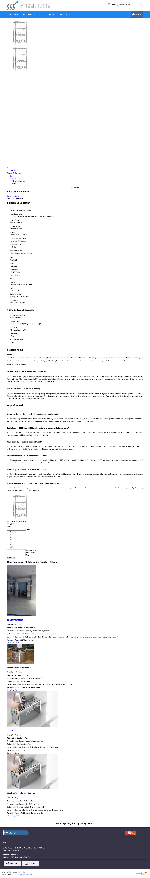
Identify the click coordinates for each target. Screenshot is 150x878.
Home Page (13, 14)
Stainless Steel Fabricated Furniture (21, 793)
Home (11, 176)
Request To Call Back (14, 173)
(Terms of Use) (22, 872)
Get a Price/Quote (13, 196)
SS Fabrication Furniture (17, 181)
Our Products (49, 14)
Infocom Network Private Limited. (25, 874)
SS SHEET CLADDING (15, 620)
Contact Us (65, 14)
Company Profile (30, 14)
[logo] (29, 10)
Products (13, 179)
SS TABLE (10, 730)
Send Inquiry (138, 14)
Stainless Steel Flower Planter (19, 667)
